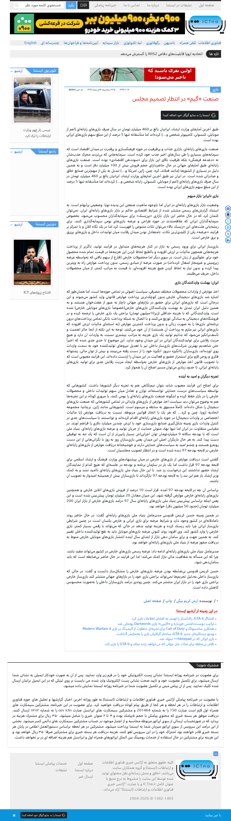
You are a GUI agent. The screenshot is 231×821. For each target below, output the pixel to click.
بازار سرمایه (111, 43)
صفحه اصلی (152, 601)
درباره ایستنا (84, 770)
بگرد (71, 5)
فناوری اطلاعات (209, 43)
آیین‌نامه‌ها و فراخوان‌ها (81, 43)
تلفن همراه (188, 43)
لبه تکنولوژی (133, 43)
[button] (115, 815)
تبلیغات (61, 770)
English (30, 43)
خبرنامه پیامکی (105, 5)
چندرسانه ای (50, 43)
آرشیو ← (16, 71)
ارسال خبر (86, 777)
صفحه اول (206, 5)
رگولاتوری (152, 43)
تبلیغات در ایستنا (179, 5)
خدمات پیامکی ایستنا (51, 763)
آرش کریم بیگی (187, 601)
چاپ (168, 601)
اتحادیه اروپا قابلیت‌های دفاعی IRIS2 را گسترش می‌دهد (161, 54)
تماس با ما (132, 5)
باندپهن (169, 43)
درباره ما (153, 5)
